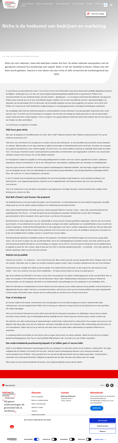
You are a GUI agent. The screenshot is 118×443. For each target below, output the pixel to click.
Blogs (8, 56)
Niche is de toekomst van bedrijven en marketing (24, 56)
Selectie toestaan (102, 426)
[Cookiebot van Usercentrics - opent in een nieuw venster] (12, 439)
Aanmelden (96, 408)
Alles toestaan (102, 420)
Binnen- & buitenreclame (44, 4)
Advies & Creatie (78, 4)
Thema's (89, 4)
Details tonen (99, 439)
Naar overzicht (10, 385)
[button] (111, 5)
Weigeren (103, 431)
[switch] (54, 439)
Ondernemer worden (38, 414)
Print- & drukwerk (28, 4)
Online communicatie (63, 4)
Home (3, 56)
